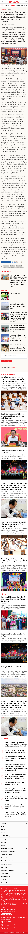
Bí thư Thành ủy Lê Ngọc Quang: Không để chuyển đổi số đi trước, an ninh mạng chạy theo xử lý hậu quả (16, 744)
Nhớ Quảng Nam (15, 293)
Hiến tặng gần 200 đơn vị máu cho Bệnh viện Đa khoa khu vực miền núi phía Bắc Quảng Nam (18, 328)
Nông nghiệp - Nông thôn (7, 870)
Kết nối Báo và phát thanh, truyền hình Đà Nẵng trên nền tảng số (14, 918)
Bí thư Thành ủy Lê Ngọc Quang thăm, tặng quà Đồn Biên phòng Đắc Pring (16, 798)
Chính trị (13, 5)
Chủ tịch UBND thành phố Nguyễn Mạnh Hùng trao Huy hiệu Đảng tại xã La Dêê (15, 814)
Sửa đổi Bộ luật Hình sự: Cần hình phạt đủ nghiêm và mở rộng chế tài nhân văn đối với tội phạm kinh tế (13, 379)
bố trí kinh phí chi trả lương (9, 267)
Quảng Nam (6, 265)
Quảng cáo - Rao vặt (6, 864)
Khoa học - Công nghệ (7, 848)
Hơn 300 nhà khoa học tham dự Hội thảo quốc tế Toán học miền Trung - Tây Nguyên (13, 599)
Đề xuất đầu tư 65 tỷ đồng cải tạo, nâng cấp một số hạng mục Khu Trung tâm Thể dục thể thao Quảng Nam (18, 347)
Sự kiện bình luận (5, 876)
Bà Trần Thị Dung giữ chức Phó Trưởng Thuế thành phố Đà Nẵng (15, 751)
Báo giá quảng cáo (6, 914)
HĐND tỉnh (12, 265)
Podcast (3, 879)
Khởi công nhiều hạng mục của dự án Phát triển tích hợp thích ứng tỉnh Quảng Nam (18, 305)
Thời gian (7, 367)
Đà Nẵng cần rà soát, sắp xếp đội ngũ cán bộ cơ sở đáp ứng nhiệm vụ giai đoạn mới (15, 758)
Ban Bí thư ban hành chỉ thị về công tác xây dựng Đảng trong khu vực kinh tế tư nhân (13, 416)
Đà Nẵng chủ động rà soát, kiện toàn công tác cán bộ (14, 783)
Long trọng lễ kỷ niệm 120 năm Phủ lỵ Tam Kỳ (13, 452)
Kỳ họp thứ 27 (19, 265)
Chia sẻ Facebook (6, 262)
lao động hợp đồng (19, 267)
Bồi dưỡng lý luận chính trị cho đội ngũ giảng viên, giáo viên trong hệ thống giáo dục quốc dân (15, 790)
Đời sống (3, 839)
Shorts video (4, 883)
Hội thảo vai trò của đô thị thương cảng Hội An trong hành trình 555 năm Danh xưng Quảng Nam (18, 337)
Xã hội (18, 5)
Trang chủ (3, 9)
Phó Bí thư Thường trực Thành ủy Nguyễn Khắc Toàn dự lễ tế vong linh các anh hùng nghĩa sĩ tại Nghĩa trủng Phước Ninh (16, 767)
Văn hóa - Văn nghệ (6, 836)
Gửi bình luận (6, 361)
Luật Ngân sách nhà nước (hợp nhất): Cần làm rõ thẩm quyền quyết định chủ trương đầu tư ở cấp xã (13, 524)
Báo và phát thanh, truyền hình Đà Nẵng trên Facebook (14, 924)
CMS (12, 932)
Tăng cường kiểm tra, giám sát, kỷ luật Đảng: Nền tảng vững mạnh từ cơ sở (14, 561)
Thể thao (3, 842)
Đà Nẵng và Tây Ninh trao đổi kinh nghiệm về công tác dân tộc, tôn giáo (15, 806)
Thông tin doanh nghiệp (7, 861)
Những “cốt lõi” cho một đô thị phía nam (13, 668)
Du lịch (3, 832)
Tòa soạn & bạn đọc (6, 857)
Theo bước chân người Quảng (9, 851)
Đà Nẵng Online (7, 921)
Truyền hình (4, 867)
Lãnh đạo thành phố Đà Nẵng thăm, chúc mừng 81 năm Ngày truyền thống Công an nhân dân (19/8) (15, 776)
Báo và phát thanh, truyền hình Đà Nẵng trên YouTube (14, 927)
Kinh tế (23, 5)
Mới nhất (7, 5)
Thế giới (3, 845)
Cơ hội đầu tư (4, 873)
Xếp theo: (3, 367)
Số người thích (12, 367)
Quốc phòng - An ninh (6, 854)
